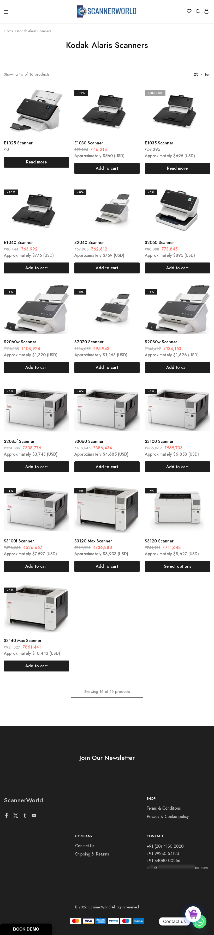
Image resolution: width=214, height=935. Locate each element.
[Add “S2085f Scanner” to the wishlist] (59, 402)
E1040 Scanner (18, 243)
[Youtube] (34, 817)
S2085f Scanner (19, 441)
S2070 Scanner (89, 342)
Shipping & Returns (92, 854)
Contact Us (84, 846)
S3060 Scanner (89, 441)
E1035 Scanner (159, 143)
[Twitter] (15, 817)
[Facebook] (6, 816)
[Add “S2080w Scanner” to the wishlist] (200, 302)
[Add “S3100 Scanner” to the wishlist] (200, 402)
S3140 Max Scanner (22, 641)
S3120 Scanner (159, 541)
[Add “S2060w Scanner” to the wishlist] (59, 302)
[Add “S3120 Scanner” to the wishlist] (200, 501)
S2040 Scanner (89, 243)
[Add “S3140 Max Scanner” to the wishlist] (59, 601)
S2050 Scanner (159, 243)
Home (8, 31)
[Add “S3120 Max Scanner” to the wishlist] (130, 501)
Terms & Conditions (164, 808)
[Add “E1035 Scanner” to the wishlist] (200, 103)
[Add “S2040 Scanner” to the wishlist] (130, 203)
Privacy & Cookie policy (168, 817)
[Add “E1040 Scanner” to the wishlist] (59, 203)
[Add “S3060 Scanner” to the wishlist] (130, 402)
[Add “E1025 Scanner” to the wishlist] (59, 103)
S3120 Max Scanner (93, 541)
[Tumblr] (24, 817)
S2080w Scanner (161, 342)
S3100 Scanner (159, 441)
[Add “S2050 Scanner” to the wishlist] (200, 203)
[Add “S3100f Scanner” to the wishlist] (59, 501)
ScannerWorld (23, 800)
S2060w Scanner (20, 342)
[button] (107, 168)
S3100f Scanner (19, 541)
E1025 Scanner (18, 143)
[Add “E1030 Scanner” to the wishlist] (130, 103)
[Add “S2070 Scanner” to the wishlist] (130, 302)
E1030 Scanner (88, 143)
